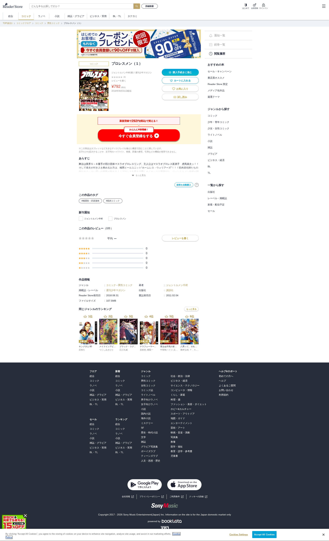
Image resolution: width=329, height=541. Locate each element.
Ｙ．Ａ (193, 350)
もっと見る (141, 175)
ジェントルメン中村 (93, 218)
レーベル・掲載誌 (217, 198)
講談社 (169, 290)
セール (211, 211)
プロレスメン (120, 218)
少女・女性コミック (218, 128)
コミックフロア (23, 23)
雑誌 (210, 147)
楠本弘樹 (184, 350)
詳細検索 (149, 6)
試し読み (182, 97)
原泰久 (82, 350)
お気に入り (182, 88)
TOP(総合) (7, 23)
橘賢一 (150, 350)
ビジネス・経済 (216, 160)
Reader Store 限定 (218, 84)
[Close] (323, 534)
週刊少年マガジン (143, 72)
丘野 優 (177, 350)
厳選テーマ (214, 96)
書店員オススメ (216, 77)
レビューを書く (119, 81)
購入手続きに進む (182, 72)
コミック (39, 23)
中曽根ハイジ (166, 350)
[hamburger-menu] (324, 6)
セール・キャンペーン (220, 71)
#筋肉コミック (113, 201)
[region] (164, 535)
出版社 (211, 192)
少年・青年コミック (218, 122)
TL (209, 172)
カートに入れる (182, 80)
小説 (210, 141)
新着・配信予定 (216, 204)
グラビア (212, 153)
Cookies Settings (238, 534)
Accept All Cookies (264, 534)
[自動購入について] (197, 185)
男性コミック (53, 23)
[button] (198, 496)
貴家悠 (143, 350)
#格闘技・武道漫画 (90, 201)
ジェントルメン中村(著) (122, 72)
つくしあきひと (106, 350)
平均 (110, 238)
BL (209, 166)
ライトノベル (215, 134)
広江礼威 (123, 350)
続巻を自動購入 (184, 185)
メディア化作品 (216, 90)
